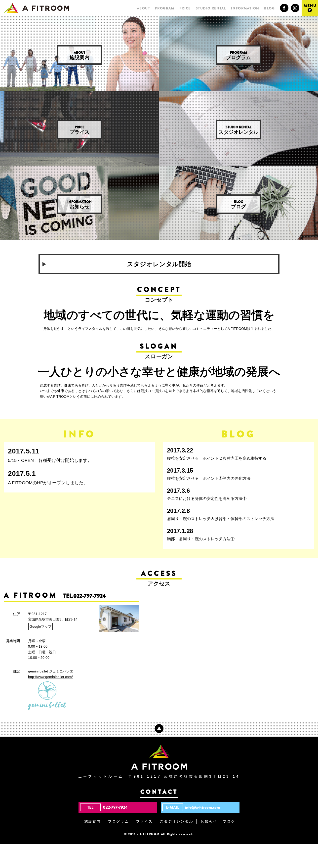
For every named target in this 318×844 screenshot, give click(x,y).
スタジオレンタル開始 (159, 264)
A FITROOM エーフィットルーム (36, 8)
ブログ (238, 204)
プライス (79, 130)
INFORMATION (245, 8)
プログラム (238, 55)
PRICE (185, 8)
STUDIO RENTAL (211, 8)
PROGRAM (164, 8)
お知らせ (79, 204)
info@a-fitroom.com (202, 807)
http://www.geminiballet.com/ (50, 677)
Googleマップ (40, 626)
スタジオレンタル (238, 130)
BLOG (269, 8)
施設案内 (79, 55)
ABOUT (143, 8)
